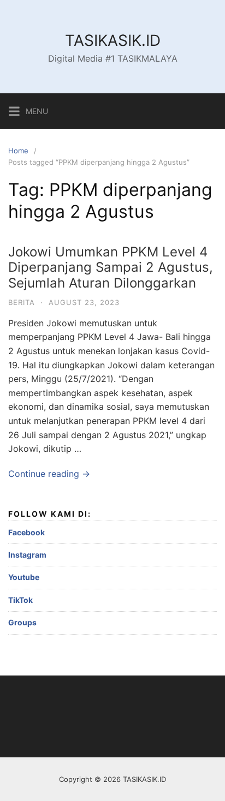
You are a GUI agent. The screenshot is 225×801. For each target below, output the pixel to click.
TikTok (20, 600)
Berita (21, 302)
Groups (22, 622)
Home (18, 150)
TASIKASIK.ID (113, 40)
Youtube (23, 577)
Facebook (26, 532)
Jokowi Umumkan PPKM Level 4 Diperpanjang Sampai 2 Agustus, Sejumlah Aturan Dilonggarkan (110, 267)
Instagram (27, 554)
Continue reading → (49, 473)
